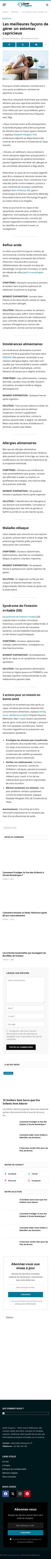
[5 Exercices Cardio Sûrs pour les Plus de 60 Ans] (10, 1151)
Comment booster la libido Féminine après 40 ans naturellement (25, 914)
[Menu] (4, 5)
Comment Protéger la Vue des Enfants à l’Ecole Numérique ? (23, 874)
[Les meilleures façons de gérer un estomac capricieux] (25, 65)
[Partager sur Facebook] (9, 44)
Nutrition (8, 1073)
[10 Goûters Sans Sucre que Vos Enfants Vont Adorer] (25, 1084)
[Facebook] (5, 1494)
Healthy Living (10, 828)
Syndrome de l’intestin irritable (20, 616)
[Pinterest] (27, 1494)
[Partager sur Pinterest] (36, 44)
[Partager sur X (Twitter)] (22, 44)
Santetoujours (13, 1555)
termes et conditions (25, 1542)
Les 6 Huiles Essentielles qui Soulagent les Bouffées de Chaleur (24, 954)
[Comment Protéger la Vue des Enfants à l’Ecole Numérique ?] (25, 856)
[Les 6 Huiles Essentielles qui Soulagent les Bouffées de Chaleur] (25, 937)
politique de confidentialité (25, 1304)
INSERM (7, 357)
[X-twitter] (13, 1494)
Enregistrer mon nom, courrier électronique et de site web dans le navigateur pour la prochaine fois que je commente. (24, 1035)
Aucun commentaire (12, 38)
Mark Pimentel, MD (21, 190)
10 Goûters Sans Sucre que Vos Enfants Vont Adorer (21, 1101)
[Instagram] (20, 1494)
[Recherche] (47, 5)
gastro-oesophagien (33, 272)
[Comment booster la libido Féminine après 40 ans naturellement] (25, 896)
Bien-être (7, 18)
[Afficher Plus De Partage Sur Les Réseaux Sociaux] (45, 44)
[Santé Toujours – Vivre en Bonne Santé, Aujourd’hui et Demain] (25, 5)
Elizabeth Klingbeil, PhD (25, 134)
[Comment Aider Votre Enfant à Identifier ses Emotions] (10, 1138)
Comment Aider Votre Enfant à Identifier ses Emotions (33, 1136)
